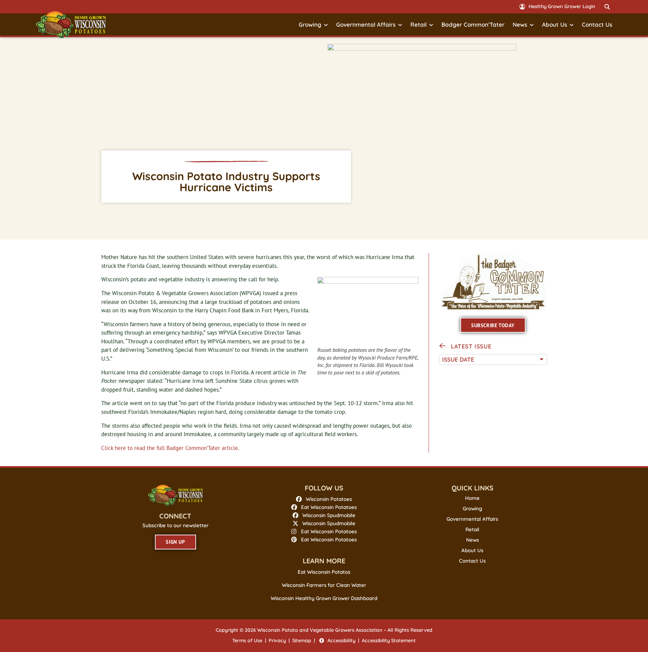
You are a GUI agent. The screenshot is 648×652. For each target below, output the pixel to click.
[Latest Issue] (442, 346)
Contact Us (597, 24)
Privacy (277, 640)
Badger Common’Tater (473, 24)
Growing (310, 24)
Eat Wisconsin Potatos (324, 572)
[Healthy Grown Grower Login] (522, 6)
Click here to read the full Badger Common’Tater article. (170, 448)
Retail (418, 24)
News (520, 24)
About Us (554, 24)
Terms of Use (247, 640)
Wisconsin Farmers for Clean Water (324, 585)
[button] (607, 7)
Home (472, 498)
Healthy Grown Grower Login (562, 6)
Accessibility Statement (389, 640)
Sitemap (301, 640)
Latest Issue (471, 346)
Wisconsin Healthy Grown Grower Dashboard (324, 598)
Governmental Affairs (366, 24)
